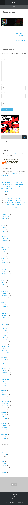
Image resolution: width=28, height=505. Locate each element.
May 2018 (3, 335)
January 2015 (4, 423)
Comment (3, 59)
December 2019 (5, 293)
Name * (3, 84)
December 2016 (5, 372)
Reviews (3, 463)
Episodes (3, 452)
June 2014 (3, 438)
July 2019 (3, 304)
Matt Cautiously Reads (15, 200)
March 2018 (4, 339)
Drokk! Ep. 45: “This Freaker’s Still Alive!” (10, 191)
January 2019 (4, 317)
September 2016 (5, 379)
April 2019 (3, 311)
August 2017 (4, 355)
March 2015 (4, 418)
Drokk (2, 450)
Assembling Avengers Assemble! (14, 498)
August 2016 (4, 381)
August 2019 (4, 302)
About (14, 496)
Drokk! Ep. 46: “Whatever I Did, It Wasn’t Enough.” (12, 184)
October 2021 (4, 245)
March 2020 (4, 286)
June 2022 (3, 227)
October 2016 (4, 377)
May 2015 (3, 414)
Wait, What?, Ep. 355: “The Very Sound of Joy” (12, 182)
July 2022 (3, 225)
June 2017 (3, 359)
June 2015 (3, 412)
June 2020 (3, 280)
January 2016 (4, 396)
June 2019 (3, 306)
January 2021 (4, 264)
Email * (3, 92)
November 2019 (5, 295)
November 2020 (5, 269)
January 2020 (4, 291)
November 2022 (5, 216)
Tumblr (15, 145)
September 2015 (5, 405)
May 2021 (3, 256)
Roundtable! (4, 465)
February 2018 (4, 341)
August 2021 (4, 249)
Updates (3, 469)
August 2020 (4, 275)
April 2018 (3, 337)
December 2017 (5, 346)
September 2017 (5, 352)
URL (2, 101)
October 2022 (4, 218)
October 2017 (4, 350)
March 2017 (4, 366)
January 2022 (4, 238)
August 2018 (4, 328)
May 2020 (3, 282)
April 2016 (3, 390)
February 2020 (4, 289)
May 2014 (3, 440)
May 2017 (3, 361)
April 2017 (3, 363)
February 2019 (4, 315)
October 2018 (4, 324)
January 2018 (4, 344)
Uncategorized (5, 467)
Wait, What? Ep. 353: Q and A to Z (9, 188)
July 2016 (3, 383)
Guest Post (4, 454)
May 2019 (3, 308)
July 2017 (3, 357)
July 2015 (3, 410)
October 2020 (4, 271)
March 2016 (4, 392)
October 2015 (4, 403)
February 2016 (4, 394)
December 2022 (5, 214)
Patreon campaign (12, 153)
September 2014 (5, 432)
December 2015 (5, 399)
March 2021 (4, 260)
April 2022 (3, 231)
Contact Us (14, 494)
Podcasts (3, 459)
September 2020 (5, 273)
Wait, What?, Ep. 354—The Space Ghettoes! (11, 186)
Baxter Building (5, 448)
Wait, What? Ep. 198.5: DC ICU (15, 198)
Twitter (9, 145)
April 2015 (3, 416)
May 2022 (3, 229)
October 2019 (4, 297)
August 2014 (4, 434)
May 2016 (3, 388)
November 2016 (5, 374)
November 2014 (5, 427)
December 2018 (5, 319)
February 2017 (4, 368)
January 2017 (4, 370)
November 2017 (5, 348)
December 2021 (5, 240)
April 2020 (3, 284)
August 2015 (4, 407)
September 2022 (5, 220)
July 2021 (3, 251)
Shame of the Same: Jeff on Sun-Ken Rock (17, 202)
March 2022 (4, 234)
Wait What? (4, 472)
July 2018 (3, 330)
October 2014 (4, 429)
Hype (2, 456)
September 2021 (5, 247)
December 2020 (5, 267)
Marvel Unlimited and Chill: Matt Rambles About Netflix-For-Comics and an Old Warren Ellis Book (20, 37)
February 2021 (4, 262)
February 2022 (4, 236)
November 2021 (5, 242)
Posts (2, 461)
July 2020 (3, 278)
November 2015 (5, 401)
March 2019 (4, 313)
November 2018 (5, 322)
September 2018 (5, 326)
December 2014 (5, 425)
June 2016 (3, 385)
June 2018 (3, 333)
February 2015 (4, 421)
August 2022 (4, 223)
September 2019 (5, 300)
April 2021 (3, 258)
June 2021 (3, 253)
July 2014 (3, 436)
